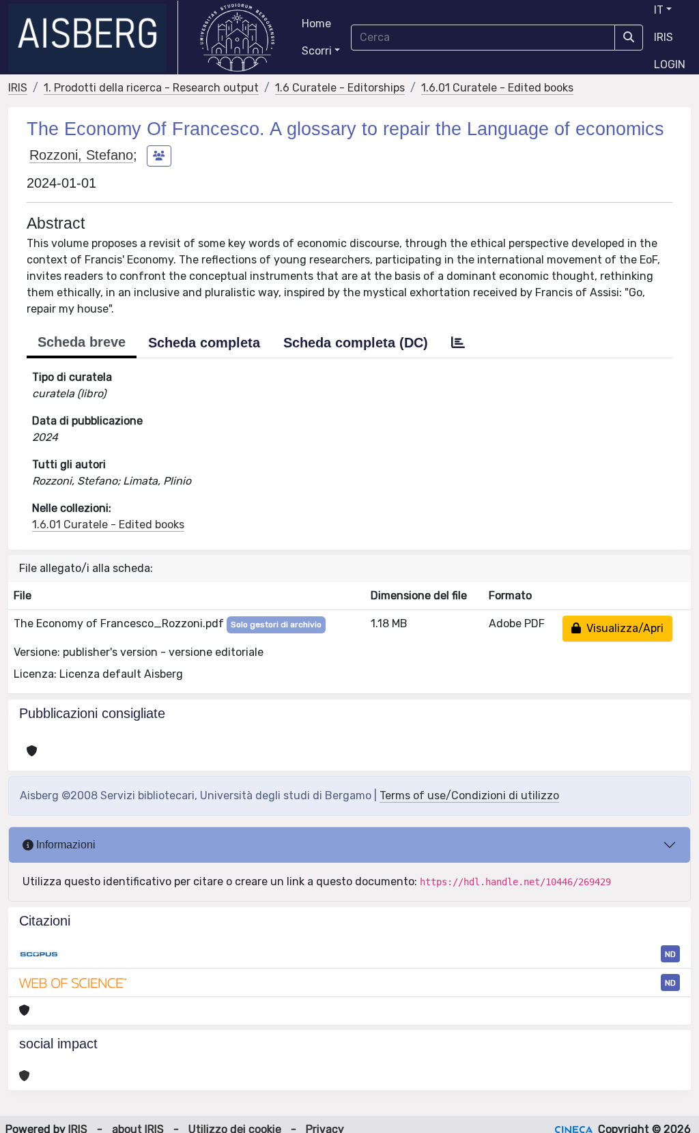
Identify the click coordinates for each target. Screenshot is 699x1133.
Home (316, 23)
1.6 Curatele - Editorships (340, 87)
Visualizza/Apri (622, 628)
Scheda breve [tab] (82, 341)
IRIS (663, 37)
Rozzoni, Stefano (81, 154)
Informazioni (64, 844)
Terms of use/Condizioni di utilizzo (469, 795)
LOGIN (669, 64)
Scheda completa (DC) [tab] (355, 342)
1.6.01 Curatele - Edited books (497, 87)
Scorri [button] (317, 50)
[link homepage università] (237, 37)
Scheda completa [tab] (204, 342)
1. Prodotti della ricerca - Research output (151, 87)
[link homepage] (93, 37)
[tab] (458, 342)
